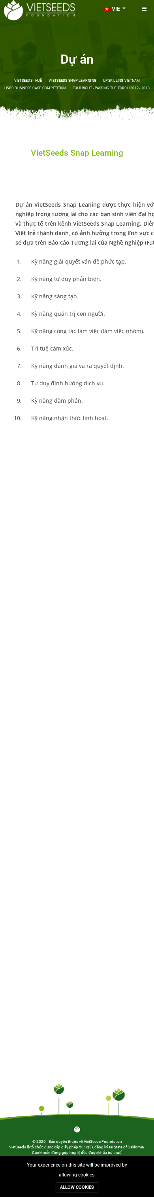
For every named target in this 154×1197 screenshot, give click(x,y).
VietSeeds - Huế (28, 81)
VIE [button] (116, 9)
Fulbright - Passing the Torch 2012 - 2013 (111, 88)
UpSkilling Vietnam (121, 81)
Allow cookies (77, 1187)
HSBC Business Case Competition (35, 88)
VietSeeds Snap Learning (72, 81)
